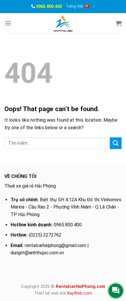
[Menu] (7, 23)
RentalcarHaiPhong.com (80, 286)
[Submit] (116, 143)
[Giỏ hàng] (119, 23)
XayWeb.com (79, 293)
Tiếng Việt (74, 6)
